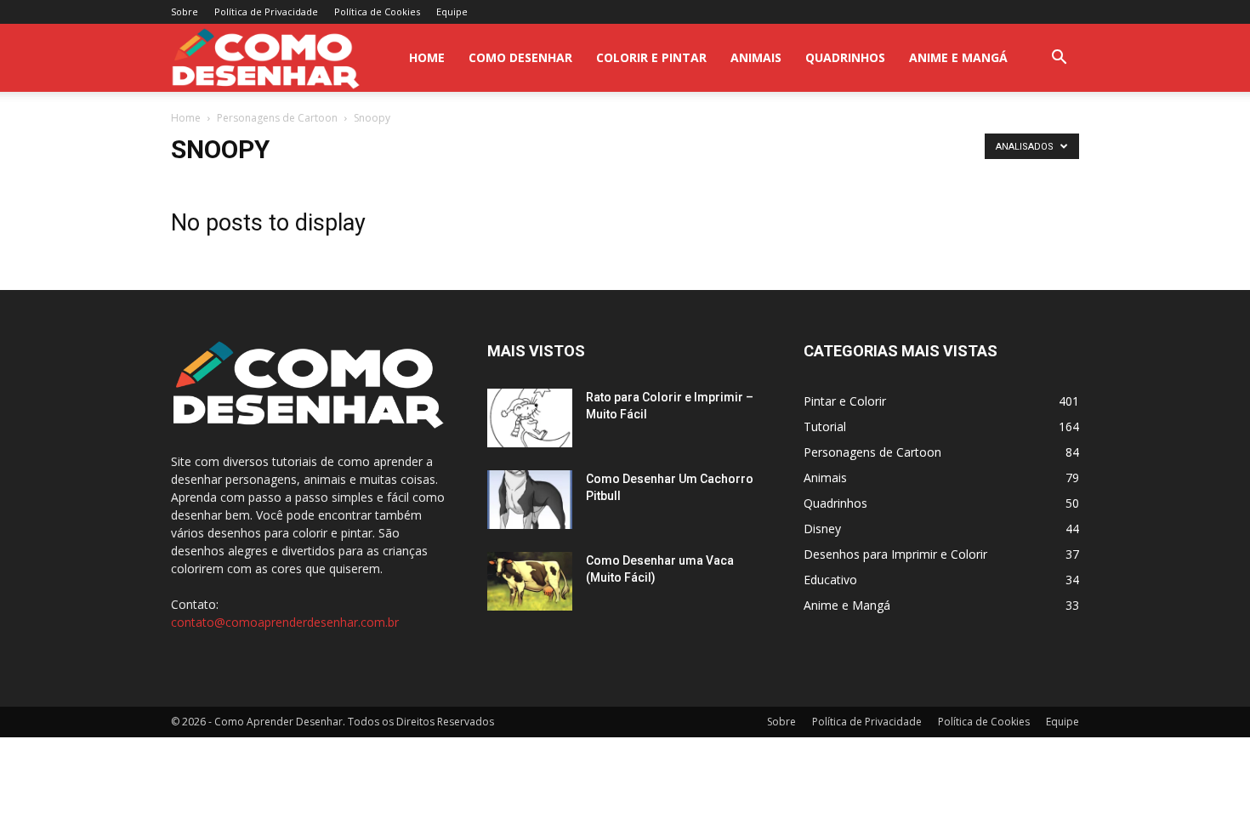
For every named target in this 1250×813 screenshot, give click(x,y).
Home (186, 118)
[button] (1058, 59)
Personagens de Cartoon (277, 118)
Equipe (452, 11)
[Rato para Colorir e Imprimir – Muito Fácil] (529, 418)
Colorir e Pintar (651, 57)
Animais (755, 57)
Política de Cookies (377, 11)
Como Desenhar (520, 57)
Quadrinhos (845, 57)
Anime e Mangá (958, 57)
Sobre (184, 11)
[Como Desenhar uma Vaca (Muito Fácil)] (529, 581)
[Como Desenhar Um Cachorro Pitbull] (529, 499)
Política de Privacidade (266, 11)
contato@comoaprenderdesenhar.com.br (285, 622)
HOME (427, 57)
